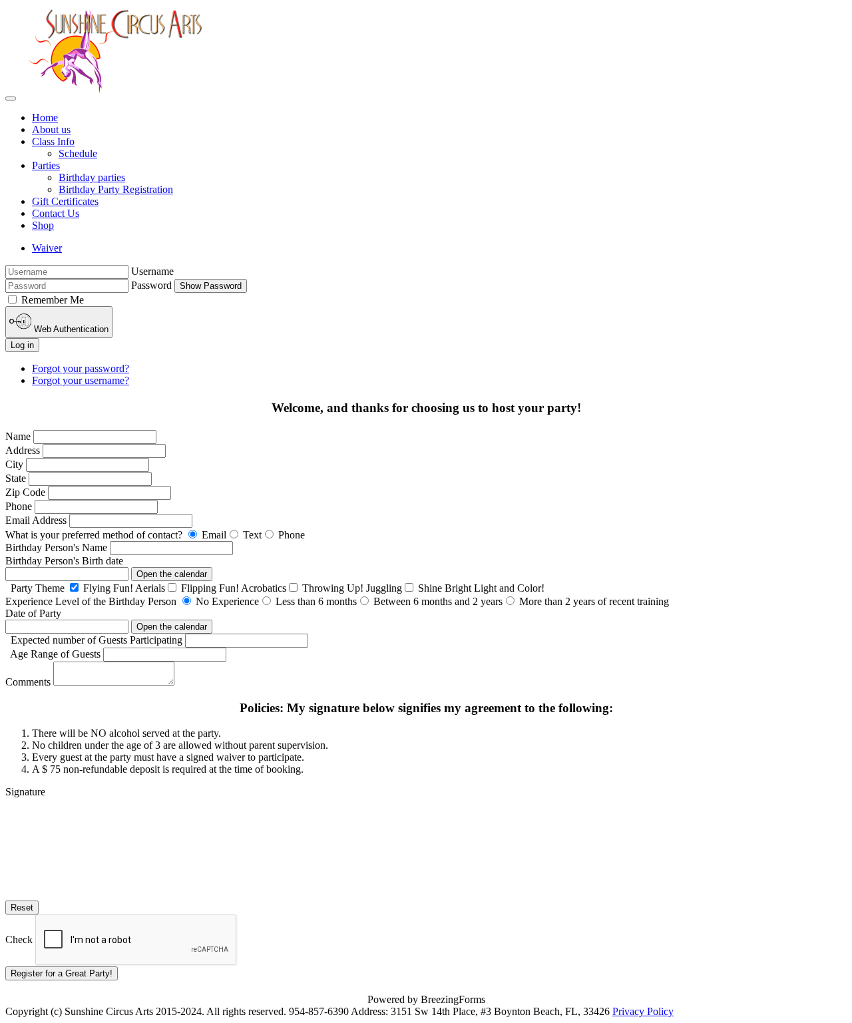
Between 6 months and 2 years (437, 601)
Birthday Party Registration (116, 189)
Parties (46, 165)
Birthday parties (92, 177)
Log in (22, 345)
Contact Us (55, 213)
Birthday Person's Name (57, 547)
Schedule (78, 153)
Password (151, 285)
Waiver (47, 248)
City (14, 464)
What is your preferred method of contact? (93, 534)
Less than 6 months (315, 601)
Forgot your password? (80, 368)
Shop (43, 225)
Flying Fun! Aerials (123, 588)
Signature (25, 791)
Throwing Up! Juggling (351, 588)
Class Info (53, 141)
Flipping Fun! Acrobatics (232, 588)
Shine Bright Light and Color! (479, 588)
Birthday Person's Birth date (64, 560)
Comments (28, 682)
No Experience (226, 601)
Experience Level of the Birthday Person (90, 601)
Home (45, 117)
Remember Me (52, 300)
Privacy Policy (643, 1011)
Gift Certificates (65, 201)
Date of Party (33, 613)
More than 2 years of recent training (593, 601)
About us (51, 129)
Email (212, 534)
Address (22, 450)
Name (19, 436)
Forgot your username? (80, 380)
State (15, 478)
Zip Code (25, 492)
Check (19, 939)
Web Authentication (69, 329)
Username (152, 271)
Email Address (37, 520)
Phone (20, 506)
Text (251, 534)
